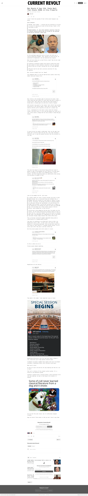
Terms (10, 494)
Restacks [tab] (33, 446)
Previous (30, 439)
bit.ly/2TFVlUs (34, 147)
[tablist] (31, 446)
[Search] (75, 3)
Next (58, 439)
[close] (53, 462)
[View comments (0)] (31, 17)
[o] (57, 462)
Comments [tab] (29, 446)
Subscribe (44, 471)
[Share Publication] (77, 3)
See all (29, 482)
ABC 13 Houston (30, 22)
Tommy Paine (31, 13)
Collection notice (13, 494)
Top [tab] (28, 457)
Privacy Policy (51, 474)
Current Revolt (33, 463)
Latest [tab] (31, 457)
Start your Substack (42, 494)
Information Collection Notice (44, 474)
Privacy (8, 494)
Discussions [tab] (34, 457)
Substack (79, 494)
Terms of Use (48, 473)
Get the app (47, 494)
